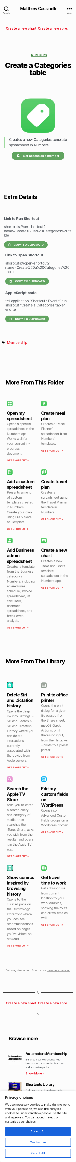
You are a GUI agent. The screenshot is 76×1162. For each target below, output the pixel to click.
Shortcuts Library (40, 1084)
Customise (38, 1142)
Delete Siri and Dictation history (20, 700)
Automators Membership (46, 1054)
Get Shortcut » (18, 460)
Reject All (38, 1153)
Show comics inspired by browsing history (20, 886)
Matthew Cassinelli (38, 8)
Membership (17, 342)
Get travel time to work (53, 880)
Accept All (38, 1131)
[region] (38, 1126)
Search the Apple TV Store (17, 794)
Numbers (39, 55)
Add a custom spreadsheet (20, 484)
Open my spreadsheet (19, 415)
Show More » (35, 1073)
